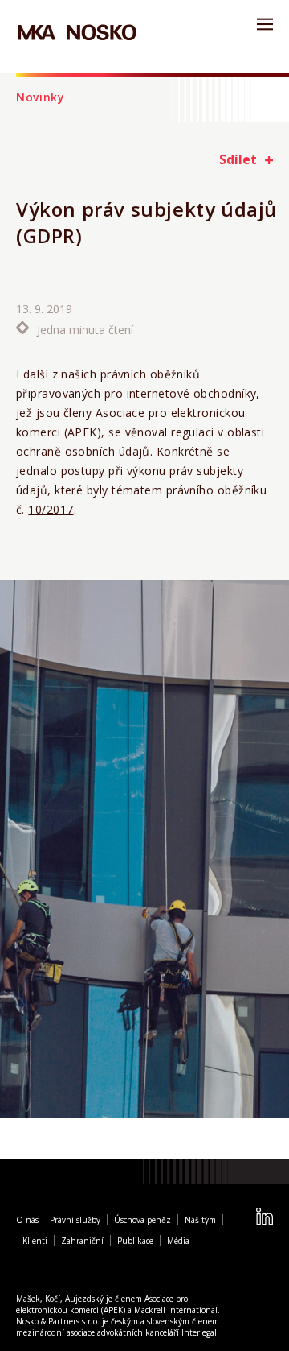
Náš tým (200, 1222)
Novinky (40, 97)
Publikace (135, 1243)
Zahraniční (82, 1243)
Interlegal (199, 1335)
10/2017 (50, 509)
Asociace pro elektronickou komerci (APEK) (102, 1306)
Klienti (34, 1243)
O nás (27, 1222)
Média (178, 1243)
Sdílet (238, 159)
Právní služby (75, 1222)
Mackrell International (176, 1312)
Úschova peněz (142, 1222)
